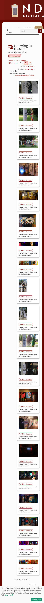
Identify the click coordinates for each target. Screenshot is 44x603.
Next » (31, 585)
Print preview (14, 63)
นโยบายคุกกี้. (9, 595)
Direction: (21, 69)
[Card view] (26, 63)
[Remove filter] (19, 56)
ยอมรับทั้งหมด (36, 600)
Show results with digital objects (24, 75)
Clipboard (38, 41)
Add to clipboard (26, 98)
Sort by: (23, 66)
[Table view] (30, 63)
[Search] (40, 31)
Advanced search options (17, 60)
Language (17, 28)
